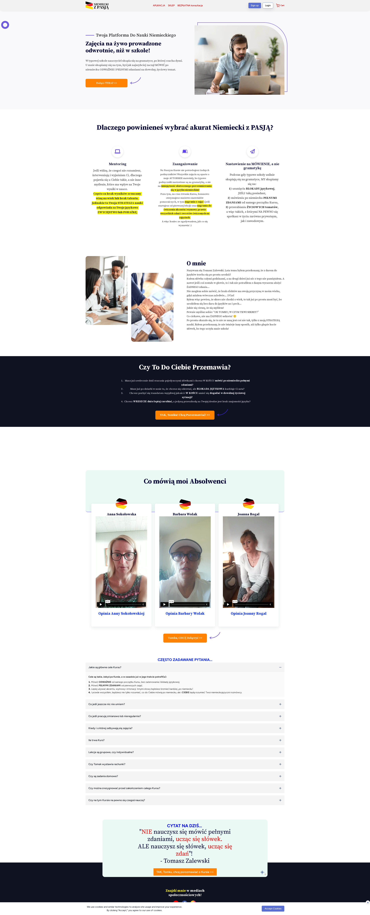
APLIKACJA (159, 5)
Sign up (255, 5)
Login (268, 5)
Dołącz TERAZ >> (106, 83)
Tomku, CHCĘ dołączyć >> (185, 638)
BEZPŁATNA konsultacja (190, 5)
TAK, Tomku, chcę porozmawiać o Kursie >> (185, 872)
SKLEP (171, 5)
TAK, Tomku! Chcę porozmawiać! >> (185, 415)
